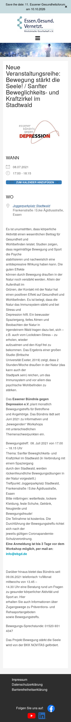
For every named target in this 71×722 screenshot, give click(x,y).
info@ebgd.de (16, 553)
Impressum (19, 679)
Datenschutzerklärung (27, 684)
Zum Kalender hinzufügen (34, 182)
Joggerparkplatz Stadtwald (31, 206)
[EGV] (35, 23)
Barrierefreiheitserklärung (29, 689)
